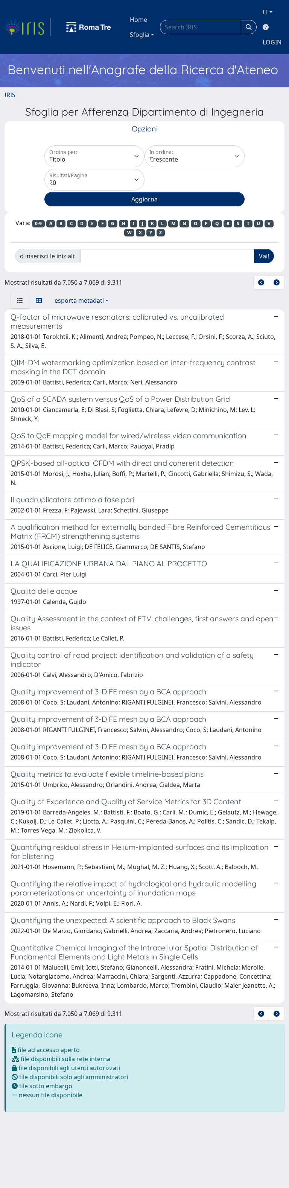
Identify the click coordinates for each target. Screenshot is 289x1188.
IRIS (10, 95)
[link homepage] (27, 27)
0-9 (38, 223)
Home (138, 19)
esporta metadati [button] (79, 300)
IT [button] (265, 12)
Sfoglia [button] (139, 35)
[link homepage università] (88, 27)
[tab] (20, 300)
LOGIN (272, 42)
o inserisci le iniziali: (48, 256)
